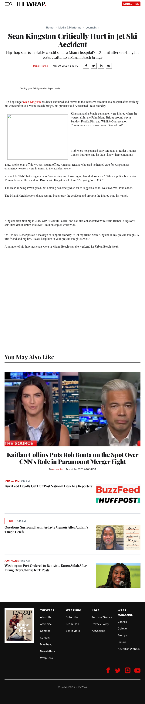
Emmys (122, 635)
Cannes (122, 621)
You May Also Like (29, 357)
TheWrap (47, 610)
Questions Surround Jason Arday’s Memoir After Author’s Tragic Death (46, 529)
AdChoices (98, 630)
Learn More (73, 630)
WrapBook (46, 657)
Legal (96, 610)
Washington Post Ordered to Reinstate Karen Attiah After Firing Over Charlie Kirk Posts (46, 567)
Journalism (92, 27)
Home (49, 27)
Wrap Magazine (125, 612)
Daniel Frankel (40, 65)
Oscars (122, 642)
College (122, 628)
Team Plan (72, 624)
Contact (45, 630)
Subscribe (131, 3)
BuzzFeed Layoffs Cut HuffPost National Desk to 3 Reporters (48, 486)
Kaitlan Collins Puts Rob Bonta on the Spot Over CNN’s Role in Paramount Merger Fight (72, 458)
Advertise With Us (129, 648)
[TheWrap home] (31, 4)
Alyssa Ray (57, 469)
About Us (45, 617)
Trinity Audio (39, 88)
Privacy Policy (100, 624)
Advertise (46, 624)
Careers (45, 637)
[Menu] (9, 4)
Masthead (46, 644)
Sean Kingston (32, 102)
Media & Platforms (69, 27)
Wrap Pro (73, 610)
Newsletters (47, 651)
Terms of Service (102, 617)
